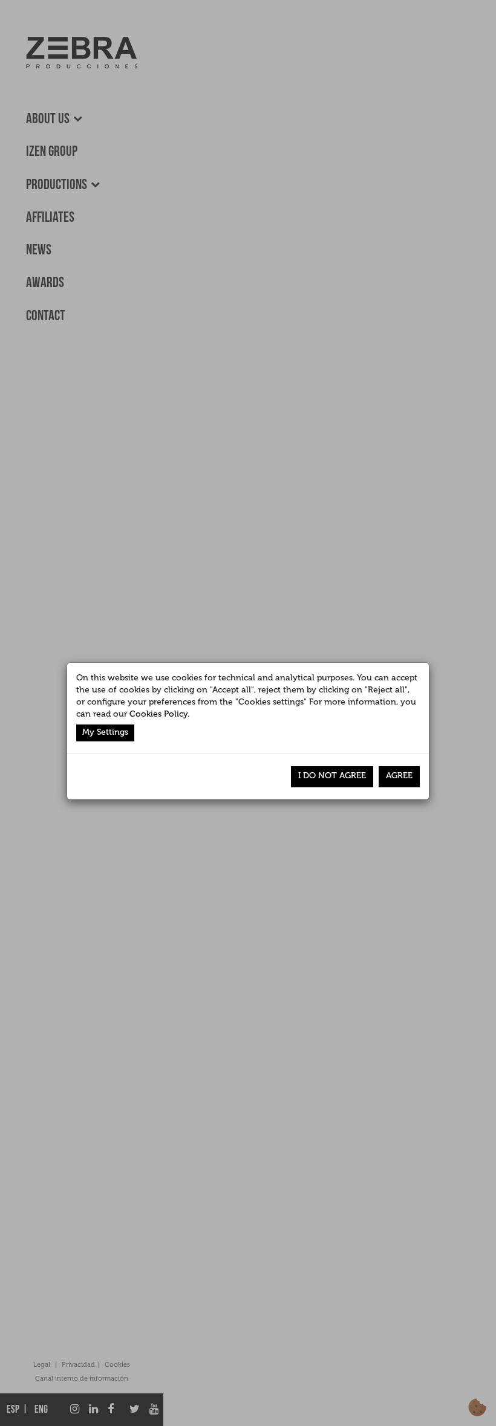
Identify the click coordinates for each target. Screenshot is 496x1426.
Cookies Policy (158, 714)
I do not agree (332, 775)
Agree (399, 775)
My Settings (105, 732)
